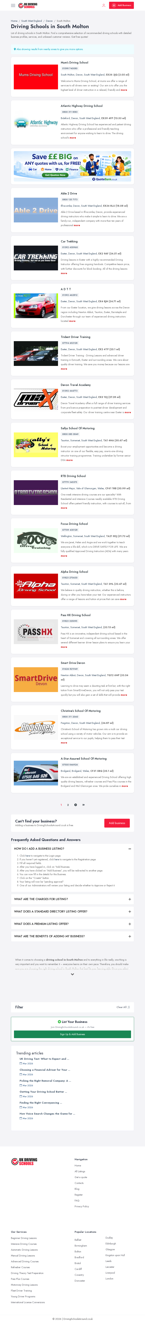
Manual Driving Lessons (23, 1255)
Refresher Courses (20, 1267)
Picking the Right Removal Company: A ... (45, 1081)
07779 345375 (69, 482)
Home (78, 1165)
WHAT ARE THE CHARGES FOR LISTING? (41, 899)
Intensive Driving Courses (24, 1244)
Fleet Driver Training (21, 1290)
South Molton (67, 74)
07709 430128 (69, 530)
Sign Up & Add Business (72, 1034)
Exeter (64, 253)
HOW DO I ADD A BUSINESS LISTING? (39, 849)
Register (79, 1194)
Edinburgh (111, 1243)
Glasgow (110, 1249)
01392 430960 (70, 247)
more (124, 90)
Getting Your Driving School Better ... (43, 1092)
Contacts (79, 1183)
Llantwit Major (68, 488)
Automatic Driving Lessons (24, 1250)
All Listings (80, 1171)
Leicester (110, 1267)
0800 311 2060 (70, 716)
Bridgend (65, 771)
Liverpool (110, 1273)
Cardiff (78, 1269)
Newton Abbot (68, 675)
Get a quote (81, 1177)
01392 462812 (69, 295)
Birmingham (81, 1245)
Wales (101, 488)
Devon (79, 74)
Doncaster (80, 1280)
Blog (77, 1189)
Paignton (65, 723)
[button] (128, 1007)
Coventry (79, 1275)
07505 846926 (70, 764)
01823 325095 (69, 621)
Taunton (65, 440)
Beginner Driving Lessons (24, 1238)
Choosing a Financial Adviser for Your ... (45, 1070)
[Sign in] (104, 5)
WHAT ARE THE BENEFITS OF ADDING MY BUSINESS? (49, 936)
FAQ (77, 1200)
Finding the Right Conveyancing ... (41, 1103)
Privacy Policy (82, 1206)
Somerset (75, 440)
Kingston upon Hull (115, 1255)
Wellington (66, 536)
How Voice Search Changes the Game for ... (47, 1114)
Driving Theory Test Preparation (27, 1273)
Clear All (122, 1007)
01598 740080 (69, 68)
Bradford (79, 1257)
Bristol (78, 1263)
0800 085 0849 (70, 434)
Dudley (109, 1237)
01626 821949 (70, 669)
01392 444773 (69, 390)
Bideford (65, 118)
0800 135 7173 (69, 199)
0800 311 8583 (69, 112)
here (27, 855)
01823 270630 (69, 577)
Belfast (78, 1240)
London (109, 1278)
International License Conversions (28, 1302)
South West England (94, 74)
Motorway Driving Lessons (24, 1285)
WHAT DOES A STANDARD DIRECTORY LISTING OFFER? (50, 911)
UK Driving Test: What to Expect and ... (44, 1059)
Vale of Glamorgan (86, 488)
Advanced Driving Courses (25, 1261)
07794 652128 (69, 343)
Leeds (108, 1261)
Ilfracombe (66, 206)
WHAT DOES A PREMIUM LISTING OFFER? (41, 924)
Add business (117, 823)
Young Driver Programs (23, 1296)
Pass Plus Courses (20, 1279)
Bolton (78, 1251)
